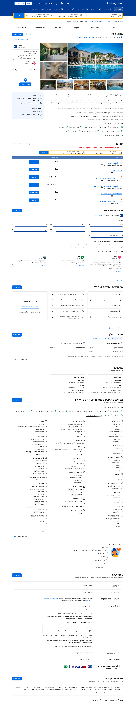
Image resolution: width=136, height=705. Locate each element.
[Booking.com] (114, 3)
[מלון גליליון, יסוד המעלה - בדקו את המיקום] (122, 37)
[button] (25, 82)
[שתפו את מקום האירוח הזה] (26, 34)
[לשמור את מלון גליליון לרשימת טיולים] (31, 34)
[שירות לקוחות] (56, 3)
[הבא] (14, 59)
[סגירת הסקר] (15, 544)
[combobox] (103, 16)
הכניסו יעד (114, 14)
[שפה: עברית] (61, 3)
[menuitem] (118, 9)
